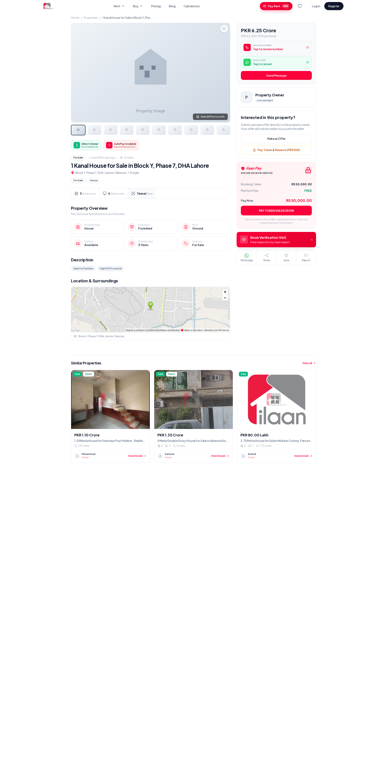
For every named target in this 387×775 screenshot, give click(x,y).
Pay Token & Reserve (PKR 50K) (279, 150)
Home (75, 17)
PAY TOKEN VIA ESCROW (276, 211)
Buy (135, 6)
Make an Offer (276, 139)
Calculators (192, 6)
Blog (172, 6)
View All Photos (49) (213, 116)
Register (333, 6)
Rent (116, 6)
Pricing (156, 6)
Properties (91, 17)
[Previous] (77, 73)
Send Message (276, 75)
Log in (316, 6)
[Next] (224, 73)
